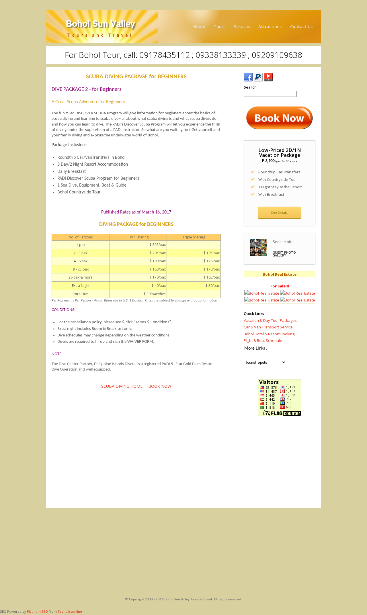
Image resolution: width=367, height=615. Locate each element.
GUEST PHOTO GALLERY (284, 254)
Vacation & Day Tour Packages (270, 320)
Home (199, 26)
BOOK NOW (159, 386)
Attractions (270, 26)
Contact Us (301, 26)
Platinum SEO (37, 611)
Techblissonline (70, 611)
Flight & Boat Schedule (263, 340)
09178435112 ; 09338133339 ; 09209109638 (220, 54)
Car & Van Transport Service (268, 327)
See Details (279, 212)
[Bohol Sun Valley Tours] (183, 26)
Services (242, 26)
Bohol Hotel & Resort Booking (269, 333)
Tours (219, 26)
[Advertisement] (279, 464)
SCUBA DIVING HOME (121, 386)
